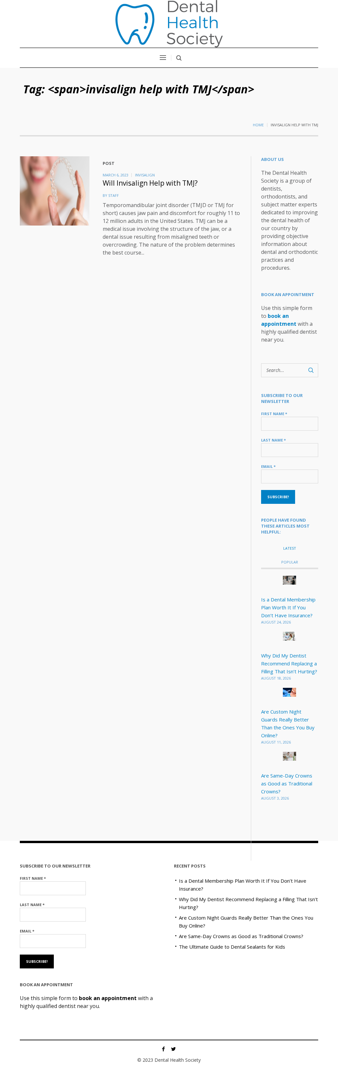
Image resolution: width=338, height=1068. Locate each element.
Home (258, 124)
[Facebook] (163, 1049)
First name (274, 413)
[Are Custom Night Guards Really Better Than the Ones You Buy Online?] (289, 691)
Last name (273, 440)
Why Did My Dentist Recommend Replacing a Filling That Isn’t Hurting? (289, 663)
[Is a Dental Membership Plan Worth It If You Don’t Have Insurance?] (289, 579)
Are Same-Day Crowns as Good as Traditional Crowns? (286, 783)
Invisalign (145, 174)
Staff (113, 195)
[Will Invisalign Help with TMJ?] (54, 191)
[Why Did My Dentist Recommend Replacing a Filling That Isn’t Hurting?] (289, 635)
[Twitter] (173, 1049)
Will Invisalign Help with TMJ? (150, 183)
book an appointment (108, 998)
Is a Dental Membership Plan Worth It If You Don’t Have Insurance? (288, 607)
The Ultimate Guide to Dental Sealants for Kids (232, 946)
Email (268, 466)
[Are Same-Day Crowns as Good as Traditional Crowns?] (289, 755)
